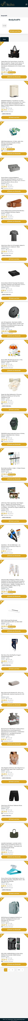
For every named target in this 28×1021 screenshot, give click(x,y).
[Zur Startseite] (7, 3)
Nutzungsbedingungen (19, 1019)
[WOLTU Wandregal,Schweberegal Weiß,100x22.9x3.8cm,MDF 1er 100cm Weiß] (14, 610)
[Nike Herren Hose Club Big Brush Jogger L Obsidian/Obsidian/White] (14, 645)
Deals (4, 39)
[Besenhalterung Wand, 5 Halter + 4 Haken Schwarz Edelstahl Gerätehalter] (14, 458)
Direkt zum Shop (15, 31)
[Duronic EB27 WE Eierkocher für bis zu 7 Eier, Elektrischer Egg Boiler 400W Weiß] (14, 350)
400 (19, 969)
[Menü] (26, 4)
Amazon (3, 70)
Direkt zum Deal (14, 117)
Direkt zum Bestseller (15, 77)
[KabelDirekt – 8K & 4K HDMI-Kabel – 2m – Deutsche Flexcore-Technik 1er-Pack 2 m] (14, 535)
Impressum (10, 1019)
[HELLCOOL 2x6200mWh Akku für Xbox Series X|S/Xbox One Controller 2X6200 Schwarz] (14, 943)
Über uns (5, 1019)
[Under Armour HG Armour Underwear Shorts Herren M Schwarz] (14, 795)
